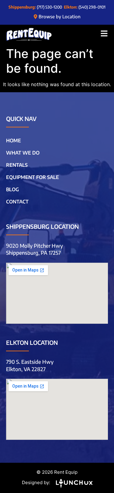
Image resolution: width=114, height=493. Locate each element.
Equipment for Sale (32, 177)
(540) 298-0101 (91, 7)
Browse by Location (60, 16)
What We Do (23, 153)
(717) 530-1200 (49, 7)
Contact (17, 202)
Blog (12, 189)
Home (13, 140)
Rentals (17, 165)
